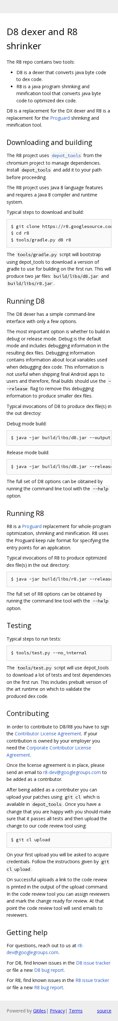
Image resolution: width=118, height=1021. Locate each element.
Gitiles (39, 1011)
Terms (76, 1011)
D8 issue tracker (93, 963)
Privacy (57, 1011)
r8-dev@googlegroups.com (72, 772)
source (104, 1011)
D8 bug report (49, 970)
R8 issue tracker (92, 980)
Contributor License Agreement (48, 733)
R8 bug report (48, 987)
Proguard (60, 118)
